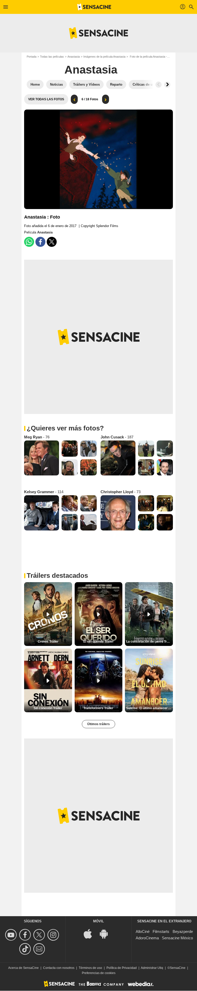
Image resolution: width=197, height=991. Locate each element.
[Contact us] (39, 949)
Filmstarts (161, 931)
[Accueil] (94, 7)
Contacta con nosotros (58, 968)
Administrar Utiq (152, 968)
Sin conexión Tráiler (48, 708)
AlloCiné (143, 931)
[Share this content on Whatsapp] (29, 242)
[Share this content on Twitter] (52, 242)
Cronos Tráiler (48, 641)
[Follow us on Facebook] (25, 935)
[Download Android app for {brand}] (106, 933)
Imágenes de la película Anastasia (104, 56)
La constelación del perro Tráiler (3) (149, 641)
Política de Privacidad (121, 968)
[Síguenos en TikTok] (25, 949)
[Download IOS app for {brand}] (90, 933)
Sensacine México (177, 938)
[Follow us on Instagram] (54, 935)
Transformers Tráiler (98, 708)
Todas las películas (52, 56)
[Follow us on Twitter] (39, 935)
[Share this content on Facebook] (40, 242)
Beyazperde (183, 931)
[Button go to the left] (158, 85)
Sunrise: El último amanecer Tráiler (149, 708)
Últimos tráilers (98, 724)
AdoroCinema (147, 938)
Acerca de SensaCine (23, 968)
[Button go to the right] (167, 85)
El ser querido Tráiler (98, 641)
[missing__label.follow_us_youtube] (11, 935)
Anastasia (73, 56)
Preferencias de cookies (98, 973)
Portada (31, 56)
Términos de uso (90, 968)
